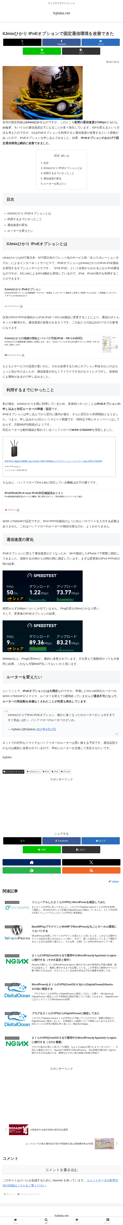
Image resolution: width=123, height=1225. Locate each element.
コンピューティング (14, 771)
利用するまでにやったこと (59, 173)
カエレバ (17, 466)
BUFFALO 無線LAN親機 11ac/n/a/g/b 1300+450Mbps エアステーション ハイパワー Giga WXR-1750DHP (53, 461)
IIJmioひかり (34, 771)
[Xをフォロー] (91, 862)
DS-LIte (66, 771)
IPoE (56, 771)
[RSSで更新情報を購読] (91, 870)
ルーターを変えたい (55, 183)
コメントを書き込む (61, 1170)
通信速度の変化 (53, 178)
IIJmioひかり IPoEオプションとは (63, 168)
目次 (57, 155)
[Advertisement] (61, 804)
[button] (81, 51)
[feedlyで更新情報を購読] (32, 870)
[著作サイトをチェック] (32, 862)
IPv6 (47, 771)
